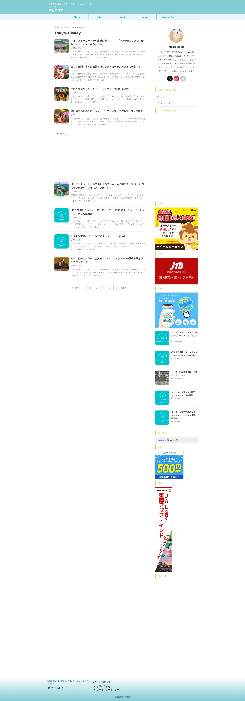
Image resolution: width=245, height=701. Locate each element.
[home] (183, 78)
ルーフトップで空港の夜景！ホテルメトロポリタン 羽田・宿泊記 (184, 415)
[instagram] (176, 78)
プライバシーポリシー (166, 103)
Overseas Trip (168, 17)
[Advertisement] (99, 158)
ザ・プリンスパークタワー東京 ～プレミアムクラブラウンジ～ (184, 335)
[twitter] (170, 78)
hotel (122, 17)
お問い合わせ (162, 97)
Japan (145, 17)
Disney (77, 17)
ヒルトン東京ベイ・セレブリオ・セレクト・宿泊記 (98, 236)
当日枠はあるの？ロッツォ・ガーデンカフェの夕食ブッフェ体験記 (107, 111)
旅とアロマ (56, 10)
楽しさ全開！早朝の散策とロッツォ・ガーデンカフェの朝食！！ (106, 66)
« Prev (75, 287)
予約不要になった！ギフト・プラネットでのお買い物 (100, 88)
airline (100, 17)
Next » (124, 287)
